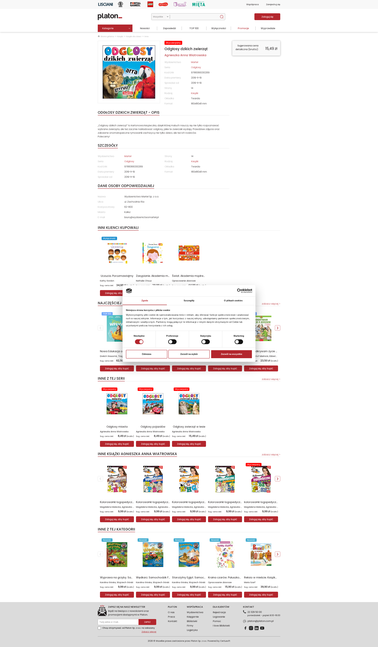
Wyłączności (218, 28)
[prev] (100, 328)
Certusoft (225, 640)
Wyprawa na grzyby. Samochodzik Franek (127, 577)
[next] (277, 328)
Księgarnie (193, 616)
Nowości (145, 28)
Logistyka (192, 630)
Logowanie (219, 616)
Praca (171, 616)
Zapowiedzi (169, 28)
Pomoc (217, 621)
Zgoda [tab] (144, 300)
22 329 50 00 (254, 612)
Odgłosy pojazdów (153, 426)
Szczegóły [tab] (189, 300)
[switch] (172, 341)
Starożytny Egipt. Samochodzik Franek (197, 577)
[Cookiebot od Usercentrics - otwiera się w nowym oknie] (239, 291)
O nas (171, 612)
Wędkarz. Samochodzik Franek (156, 577)
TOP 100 (194, 28)
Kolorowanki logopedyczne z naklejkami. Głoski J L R (134, 502)
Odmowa (146, 354)
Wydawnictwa (195, 612)
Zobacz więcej (149, 631)
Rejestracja (219, 612)
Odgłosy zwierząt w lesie (189, 426)
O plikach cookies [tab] (233, 300)
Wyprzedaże (268, 28)
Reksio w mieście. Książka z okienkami (268, 577)
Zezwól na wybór (189, 354)
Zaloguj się (267, 16)
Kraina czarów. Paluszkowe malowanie (233, 577)
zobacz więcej (270, 303)
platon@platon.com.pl (260, 621)
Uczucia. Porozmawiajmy (117, 276)
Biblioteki (192, 621)
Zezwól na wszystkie (231, 354)
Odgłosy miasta (117, 426)
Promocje (243, 28)
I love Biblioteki (221, 625)
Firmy (190, 625)
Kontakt (172, 621)
